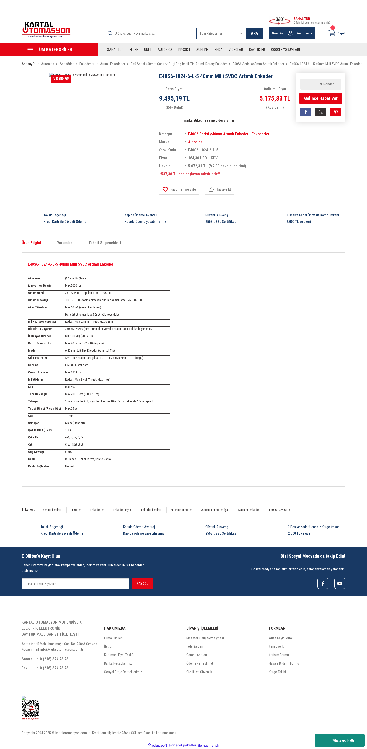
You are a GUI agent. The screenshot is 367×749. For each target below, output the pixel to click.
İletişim (109, 646)
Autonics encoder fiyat (215, 510)
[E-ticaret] (182, 745)
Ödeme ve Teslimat (199, 663)
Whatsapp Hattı (343, 740)
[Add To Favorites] (179, 189)
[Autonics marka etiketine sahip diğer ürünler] (170, 120)
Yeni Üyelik (304, 33)
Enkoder (76, 510)
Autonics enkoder (249, 510)
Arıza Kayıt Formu (281, 638)
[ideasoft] (157, 745)
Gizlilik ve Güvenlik (199, 672)
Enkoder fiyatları (151, 510)
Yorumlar (64, 242)
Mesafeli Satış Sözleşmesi (205, 638)
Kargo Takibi (277, 672)
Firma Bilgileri (113, 638)
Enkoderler (261, 134)
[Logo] (46, 29)
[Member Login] (290, 33)
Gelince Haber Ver (321, 98)
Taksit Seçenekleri (104, 242)
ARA (254, 33)
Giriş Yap (278, 33)
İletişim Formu (279, 655)
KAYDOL (142, 584)
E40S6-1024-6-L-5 (279, 510)
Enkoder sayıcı (122, 510)
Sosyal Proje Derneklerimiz (123, 672)
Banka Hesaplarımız (118, 663)
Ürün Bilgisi (31, 242)
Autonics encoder (181, 510)
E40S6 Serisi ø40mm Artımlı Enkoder (218, 134)
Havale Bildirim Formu (284, 663)
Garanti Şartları (196, 655)
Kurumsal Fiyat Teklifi (119, 655)
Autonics (195, 142)
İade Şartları (194, 646)
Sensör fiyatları (52, 510)
